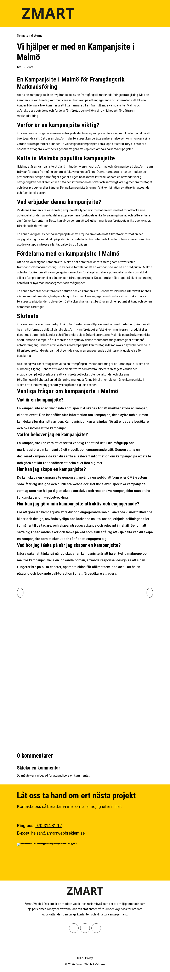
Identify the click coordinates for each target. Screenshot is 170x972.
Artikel (46, 609)
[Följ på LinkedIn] (96, 928)
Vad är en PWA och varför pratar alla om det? (68, 663)
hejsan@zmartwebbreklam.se (58, 833)
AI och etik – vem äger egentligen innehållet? (68, 619)
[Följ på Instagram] (85, 928)
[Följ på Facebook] (74, 928)
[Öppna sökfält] (139, 13)
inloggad (42, 775)
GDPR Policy (85, 958)
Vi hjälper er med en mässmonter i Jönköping (68, 706)
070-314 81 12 (48, 825)
